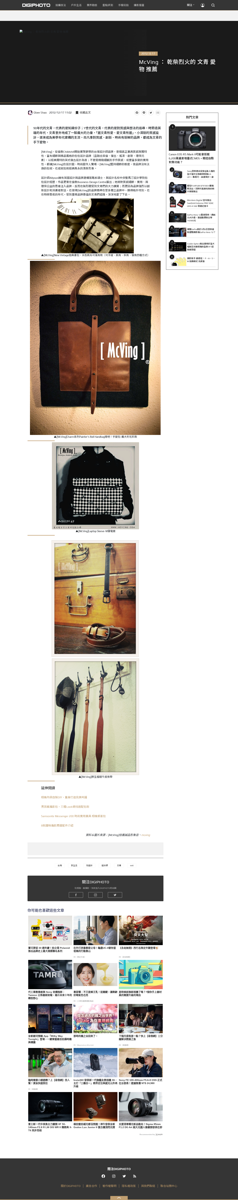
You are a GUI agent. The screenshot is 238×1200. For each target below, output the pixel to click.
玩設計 (89, 865)
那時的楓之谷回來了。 (86, 1036)
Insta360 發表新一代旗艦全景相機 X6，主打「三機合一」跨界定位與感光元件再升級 (95, 1083)
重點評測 (107, 5)
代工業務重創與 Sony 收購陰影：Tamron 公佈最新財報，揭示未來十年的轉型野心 (50, 995)
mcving (145, 835)
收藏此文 (85, 112)
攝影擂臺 (139, 5)
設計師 (105, 865)
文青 (119, 865)
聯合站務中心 (168, 1186)
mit (131, 865)
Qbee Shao (40, 112)
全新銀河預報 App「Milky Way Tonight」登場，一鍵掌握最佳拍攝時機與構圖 (50, 1039)
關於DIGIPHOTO (70, 1186)
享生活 (74, 865)
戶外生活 (76, 5)
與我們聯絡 (148, 1186)
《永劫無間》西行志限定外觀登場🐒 (138, 947)
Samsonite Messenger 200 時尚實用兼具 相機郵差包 (73, 816)
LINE (144, 112)
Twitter (150, 112)
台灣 (60, 865)
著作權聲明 (109, 1186)
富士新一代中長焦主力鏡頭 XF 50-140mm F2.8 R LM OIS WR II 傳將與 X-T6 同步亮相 (50, 1127)
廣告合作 (91, 1186)
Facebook (137, 112)
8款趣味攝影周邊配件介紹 (57, 825)
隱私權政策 (129, 1186)
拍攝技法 (60, 5)
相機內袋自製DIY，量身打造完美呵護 (64, 797)
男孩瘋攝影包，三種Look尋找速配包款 (65, 806)
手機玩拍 (123, 5)
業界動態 (92, 5)
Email (157, 112)
